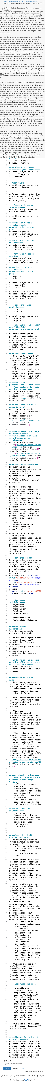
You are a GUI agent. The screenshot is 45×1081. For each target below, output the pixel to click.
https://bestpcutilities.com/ (11, 1)
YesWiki (27, 1080)
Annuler (14, 1069)
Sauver (6, 1069)
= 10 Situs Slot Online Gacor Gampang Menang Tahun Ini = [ (22, 9)
